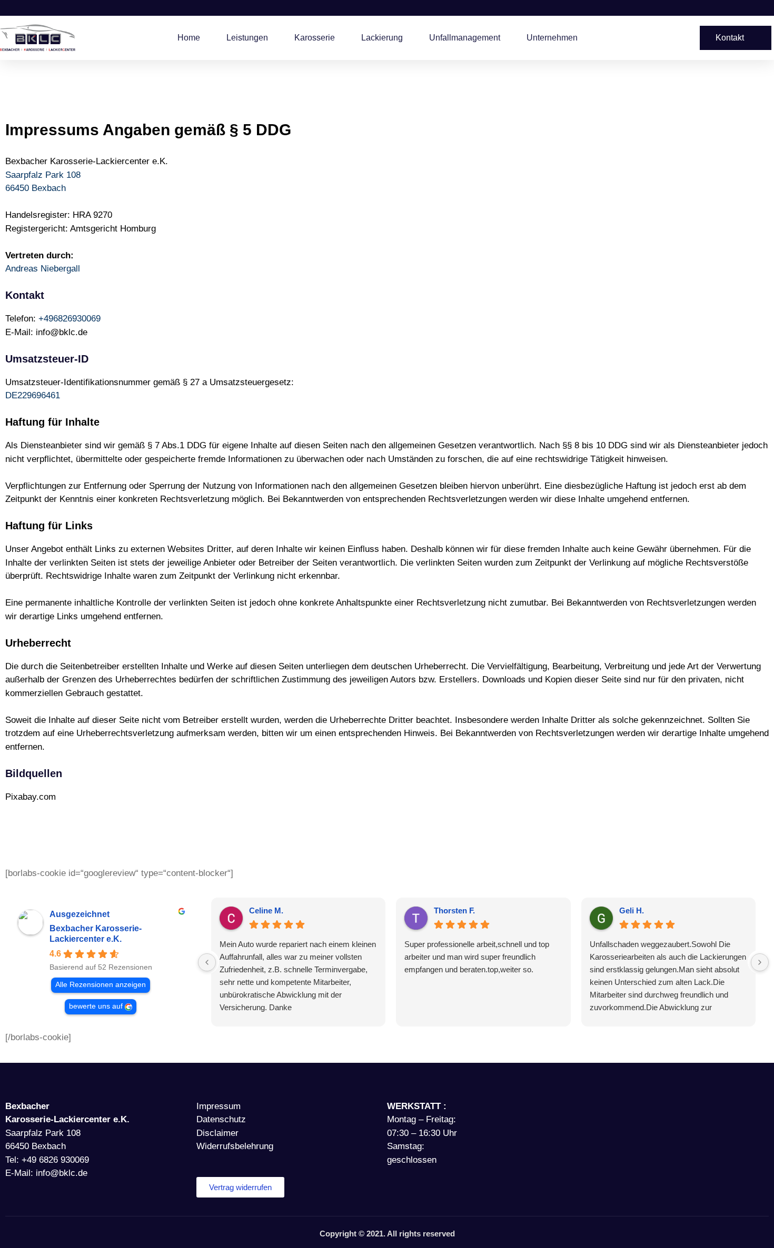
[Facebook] (586, 1107)
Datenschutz (221, 1119)
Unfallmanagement (464, 37)
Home (188, 37)
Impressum (218, 1106)
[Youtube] (623, 1107)
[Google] (660, 1107)
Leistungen (247, 37)
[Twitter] (641, 1107)
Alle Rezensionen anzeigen (100, 985)
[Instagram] (604, 1107)
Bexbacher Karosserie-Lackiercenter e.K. (95, 933)
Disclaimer (217, 1133)
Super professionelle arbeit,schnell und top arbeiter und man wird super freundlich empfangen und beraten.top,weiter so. (476, 957)
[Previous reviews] (207, 962)
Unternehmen (552, 37)
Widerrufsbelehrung (234, 1146)
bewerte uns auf (96, 1006)
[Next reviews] (760, 962)
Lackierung (382, 37)
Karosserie (314, 37)
